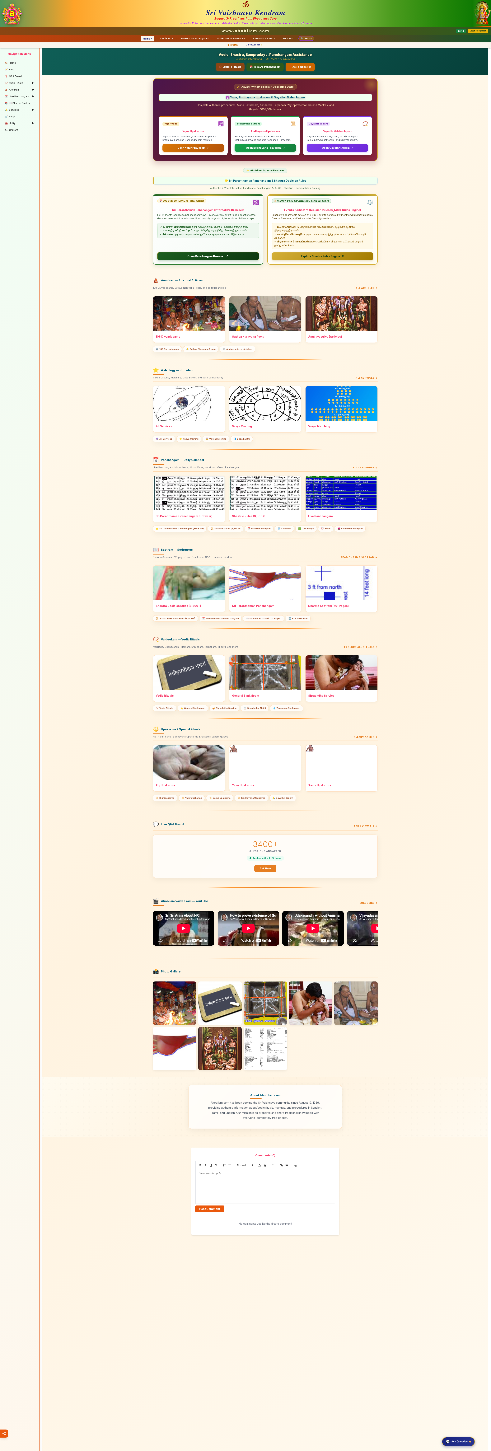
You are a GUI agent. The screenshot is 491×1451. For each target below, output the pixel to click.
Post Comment (209, 1208)
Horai (325, 528)
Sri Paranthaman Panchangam (220, 618)
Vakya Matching (216, 439)
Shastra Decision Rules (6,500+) (175, 618)
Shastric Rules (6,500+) (226, 528)
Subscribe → (369, 902)
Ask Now (265, 868)
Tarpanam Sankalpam (286, 708)
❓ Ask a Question (300, 66)
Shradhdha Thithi (255, 708)
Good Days (306, 528)
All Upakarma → (366, 736)
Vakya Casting (189, 439)
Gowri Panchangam (350, 528)
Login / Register (478, 31)
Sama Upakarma (220, 798)
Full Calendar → (365, 467)
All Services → (367, 377)
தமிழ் (461, 31)
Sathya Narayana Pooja (201, 349)
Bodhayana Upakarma (251, 798)
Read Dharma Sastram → (359, 557)
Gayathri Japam (282, 798)
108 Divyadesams (167, 349)
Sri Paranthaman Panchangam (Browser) (180, 528)
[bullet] (229, 1165)
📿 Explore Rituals (230, 66)
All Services (164, 439)
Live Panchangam (259, 528)
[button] (244, 1165)
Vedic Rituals (164, 708)
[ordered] (224, 1165)
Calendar (284, 528)
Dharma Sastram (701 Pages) (263, 618)
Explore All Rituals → (361, 647)
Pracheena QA (298, 618)
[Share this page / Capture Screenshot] (4, 1434)
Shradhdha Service (224, 708)
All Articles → (367, 288)
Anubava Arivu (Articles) (237, 349)
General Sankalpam (192, 708)
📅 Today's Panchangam (265, 66)
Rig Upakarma (165, 798)
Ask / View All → (366, 826)
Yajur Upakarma (191, 798)
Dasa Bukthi (241, 439)
